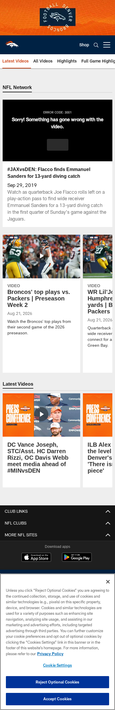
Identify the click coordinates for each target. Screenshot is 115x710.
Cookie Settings (57, 665)
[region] (57, 641)
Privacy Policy (50, 653)
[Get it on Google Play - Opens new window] (76, 560)
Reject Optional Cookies (58, 682)
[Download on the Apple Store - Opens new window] (36, 558)
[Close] (107, 581)
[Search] (96, 45)
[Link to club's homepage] (12, 42)
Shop (84, 44)
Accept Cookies (57, 698)
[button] (57, 145)
